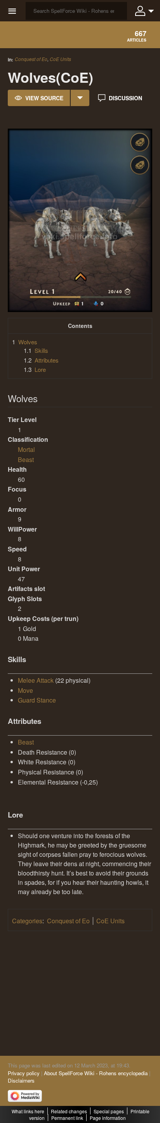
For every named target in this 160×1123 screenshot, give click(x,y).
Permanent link (67, 1117)
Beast (26, 459)
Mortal (26, 449)
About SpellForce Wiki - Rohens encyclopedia (96, 1073)
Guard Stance (37, 700)
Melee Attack (36, 680)
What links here (28, 1111)
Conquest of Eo (31, 59)
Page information (108, 1117)
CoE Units (60, 59)
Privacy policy (24, 1073)
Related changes (69, 1111)
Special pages (109, 1111)
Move (25, 690)
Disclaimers (21, 1080)
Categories (27, 920)
